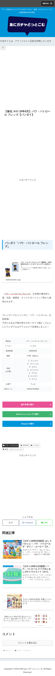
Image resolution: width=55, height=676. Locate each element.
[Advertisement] (27, 77)
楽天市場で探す (27, 404)
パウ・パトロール (11, 445)
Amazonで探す (27, 424)
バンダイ (36, 445)
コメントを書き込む (27, 643)
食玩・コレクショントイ (14, 449)
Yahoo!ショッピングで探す (27, 414)
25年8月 (26, 445)
